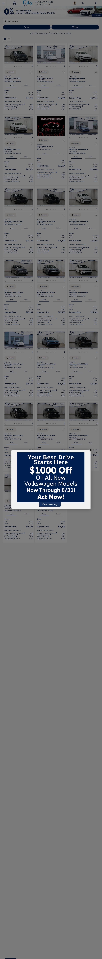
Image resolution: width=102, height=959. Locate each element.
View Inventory (50, 504)
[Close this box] (90, 450)
